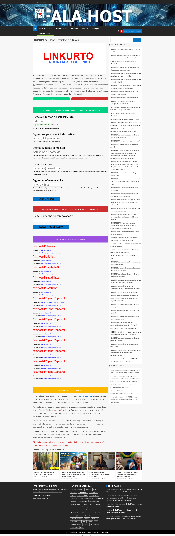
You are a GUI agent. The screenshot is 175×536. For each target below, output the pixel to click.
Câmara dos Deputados (86, 498)
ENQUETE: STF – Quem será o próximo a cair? (125, 141)
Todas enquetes (61, 29)
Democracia (99, 498)
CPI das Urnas (94, 495)
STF (84, 521)
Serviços (95, 29)
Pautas (73, 515)
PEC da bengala (81, 515)
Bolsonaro (73, 492)
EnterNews (96, 532)
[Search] (118, 31)
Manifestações (44, 33)
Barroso (95, 489)
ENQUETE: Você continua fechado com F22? (124, 98)
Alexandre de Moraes (77, 489)
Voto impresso (95, 524)
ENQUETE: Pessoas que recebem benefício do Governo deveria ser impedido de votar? (73, 474)
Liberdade (88, 510)
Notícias (74, 29)
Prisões (87, 518)
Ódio (81, 527)
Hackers (73, 507)
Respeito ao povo (76, 521)
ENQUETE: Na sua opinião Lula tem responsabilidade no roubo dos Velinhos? (124, 399)
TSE (96, 521)
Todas (90, 521)
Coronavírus (93, 492)
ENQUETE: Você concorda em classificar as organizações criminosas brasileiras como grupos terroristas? (124, 298)
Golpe (91, 504)
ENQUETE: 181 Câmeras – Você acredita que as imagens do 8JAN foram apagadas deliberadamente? (125, 352)
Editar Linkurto (89, 99)
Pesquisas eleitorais (76, 518)
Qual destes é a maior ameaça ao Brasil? (123, 328)
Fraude (85, 504)
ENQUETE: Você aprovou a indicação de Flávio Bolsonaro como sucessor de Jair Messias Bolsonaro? (125, 202)
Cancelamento (83, 492)
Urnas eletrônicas (76, 524)
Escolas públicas (94, 501)
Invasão (73, 510)
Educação (73, 501)
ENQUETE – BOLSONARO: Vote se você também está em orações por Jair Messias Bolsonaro (124, 217)
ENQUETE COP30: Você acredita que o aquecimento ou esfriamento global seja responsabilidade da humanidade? (123, 225)
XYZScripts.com (95, 535)
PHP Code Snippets (80, 535)
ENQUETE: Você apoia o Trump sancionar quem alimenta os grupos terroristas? (127, 474)
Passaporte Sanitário (94, 513)
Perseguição (92, 515)
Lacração (80, 510)
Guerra (98, 504)
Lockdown (97, 510)
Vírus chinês (74, 527)
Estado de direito (75, 504)
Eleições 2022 (83, 501)
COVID (73, 495)
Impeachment (90, 507)
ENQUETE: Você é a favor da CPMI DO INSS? (124, 292)
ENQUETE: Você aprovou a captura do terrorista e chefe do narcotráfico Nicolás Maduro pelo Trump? (125, 181)
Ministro (83, 513)
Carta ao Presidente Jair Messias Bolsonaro (124, 119)
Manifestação (74, 513)
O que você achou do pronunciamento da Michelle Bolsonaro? (99, 474)
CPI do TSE (74, 498)
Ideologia (80, 507)
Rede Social (95, 518)
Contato (85, 29)
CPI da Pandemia (82, 495)
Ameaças (88, 489)
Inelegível (99, 507)
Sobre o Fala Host (45, 29)
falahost (49, 476)
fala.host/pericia (84, 396)
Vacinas (85, 524)
